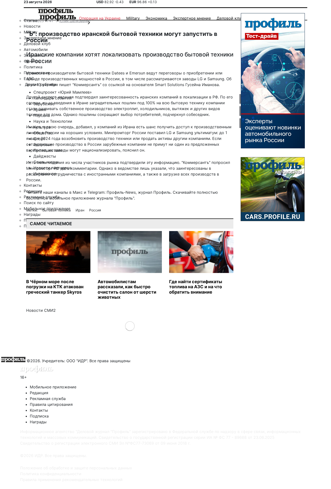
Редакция (39, 392)
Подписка (39, 416)
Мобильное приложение (53, 387)
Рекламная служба (48, 398)
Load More (130, 325)
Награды (38, 421)
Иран (80, 210)
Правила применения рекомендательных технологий (71, 479)
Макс (78, 192)
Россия (95, 210)
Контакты (39, 410)
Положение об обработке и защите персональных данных (76, 467)
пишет (65, 84)
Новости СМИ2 (41, 310)
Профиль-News (121, 192)
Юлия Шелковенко (74, 21)
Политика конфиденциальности (50, 473)
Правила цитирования (51, 404)
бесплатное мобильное (48, 198)
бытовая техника (57, 210)
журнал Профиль (154, 192)
